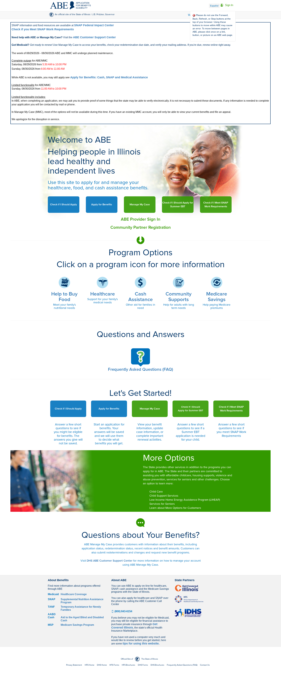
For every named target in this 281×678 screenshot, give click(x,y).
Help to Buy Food (64, 297)
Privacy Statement (74, 665)
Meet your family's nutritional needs (64, 306)
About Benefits (58, 580)
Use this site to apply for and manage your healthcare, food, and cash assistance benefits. (98, 185)
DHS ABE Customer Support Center (109, 560)
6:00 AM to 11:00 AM (53, 68)
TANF (51, 606)
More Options (168, 458)
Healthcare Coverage (74, 594)
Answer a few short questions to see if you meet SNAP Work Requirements (231, 430)
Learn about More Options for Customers (175, 508)
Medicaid (53, 594)
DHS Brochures (157, 665)
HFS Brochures (128, 665)
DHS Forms (143, 665)
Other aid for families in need (140, 306)
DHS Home (102, 665)
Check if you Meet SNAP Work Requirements (43, 29)
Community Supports (179, 297)
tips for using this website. (141, 643)
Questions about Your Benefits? (140, 535)
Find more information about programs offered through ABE (74, 587)
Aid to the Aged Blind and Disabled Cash (82, 619)
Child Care (156, 491)
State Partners (184, 580)
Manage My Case (140, 204)
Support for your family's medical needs (102, 301)
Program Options (141, 252)
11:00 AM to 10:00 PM (53, 88)
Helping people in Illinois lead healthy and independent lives (94, 161)
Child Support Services (163, 495)
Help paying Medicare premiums (216, 306)
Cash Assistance (140, 297)
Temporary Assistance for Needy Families (81, 608)
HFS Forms (114, 665)
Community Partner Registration (140, 227)
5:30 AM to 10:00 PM (54, 64)
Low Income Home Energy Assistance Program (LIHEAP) (184, 499)
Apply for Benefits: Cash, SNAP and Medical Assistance (109, 77)
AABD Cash (52, 616)
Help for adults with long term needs (178, 306)
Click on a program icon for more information (141, 264)
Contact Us (205, 665)
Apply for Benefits (101, 204)
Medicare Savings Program (77, 624)
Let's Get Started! (140, 393)
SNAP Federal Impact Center (94, 25)
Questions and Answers (140, 334)
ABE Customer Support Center (94, 37)
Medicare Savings (216, 297)
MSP (51, 624)
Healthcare (102, 294)
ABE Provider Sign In (140, 219)
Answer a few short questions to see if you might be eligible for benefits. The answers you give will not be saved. (68, 434)
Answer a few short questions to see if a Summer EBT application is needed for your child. (190, 432)
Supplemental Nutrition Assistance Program (82, 601)
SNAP (51, 599)
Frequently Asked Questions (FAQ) (182, 665)
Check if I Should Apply (63, 204)
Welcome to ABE (79, 140)
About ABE (119, 580)
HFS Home (89, 665)
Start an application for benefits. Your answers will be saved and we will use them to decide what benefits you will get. (109, 434)
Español (214, 5)
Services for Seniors (162, 503)
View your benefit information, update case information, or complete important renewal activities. (149, 432)
